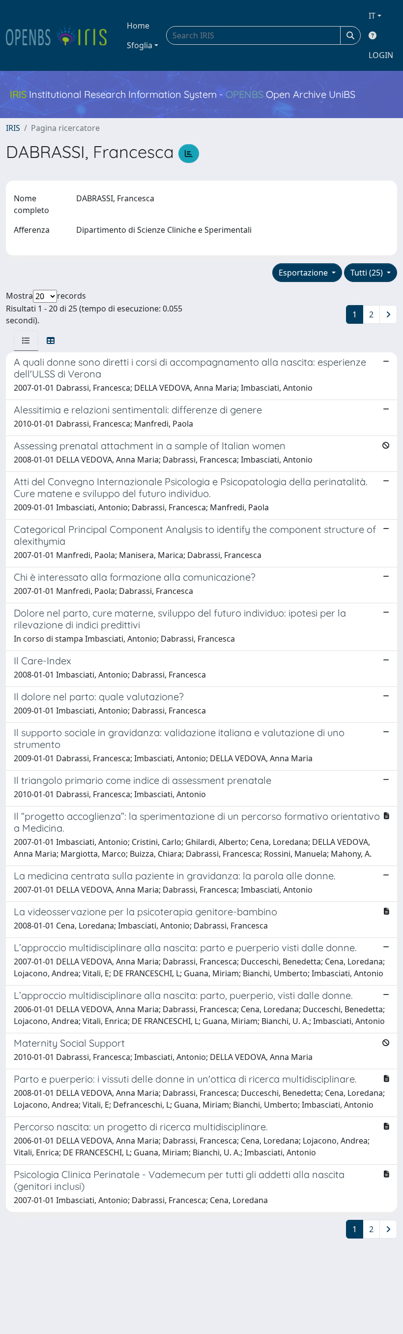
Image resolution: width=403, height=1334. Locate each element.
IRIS (13, 128)
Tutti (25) (367, 272)
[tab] (26, 340)
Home (138, 25)
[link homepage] (60, 35)
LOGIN (381, 55)
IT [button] (372, 15)
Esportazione (304, 272)
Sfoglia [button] (139, 45)
